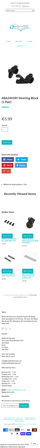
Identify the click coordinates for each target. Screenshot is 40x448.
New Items (18, 41)
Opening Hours (9, 418)
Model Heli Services (21, 424)
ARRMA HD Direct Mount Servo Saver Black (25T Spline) (30, 241)
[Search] (33, 10)
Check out (25, 6)
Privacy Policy (18, 419)
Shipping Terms (29, 418)
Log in (13, 3)
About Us (20, 46)
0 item (16, 6)
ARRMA (5, 107)
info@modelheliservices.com (16, 390)
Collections (12, 295)
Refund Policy (8, 419)
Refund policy (19, 421)
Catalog (29, 41)
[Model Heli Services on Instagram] (6, 328)
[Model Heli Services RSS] (10, 328)
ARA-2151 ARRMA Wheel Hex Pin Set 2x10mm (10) (28, 276)
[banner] (20, 26)
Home (9, 41)
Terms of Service (30, 419)
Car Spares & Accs (22, 295)
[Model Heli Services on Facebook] (3, 328)
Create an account (23, 3)
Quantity (4, 125)
